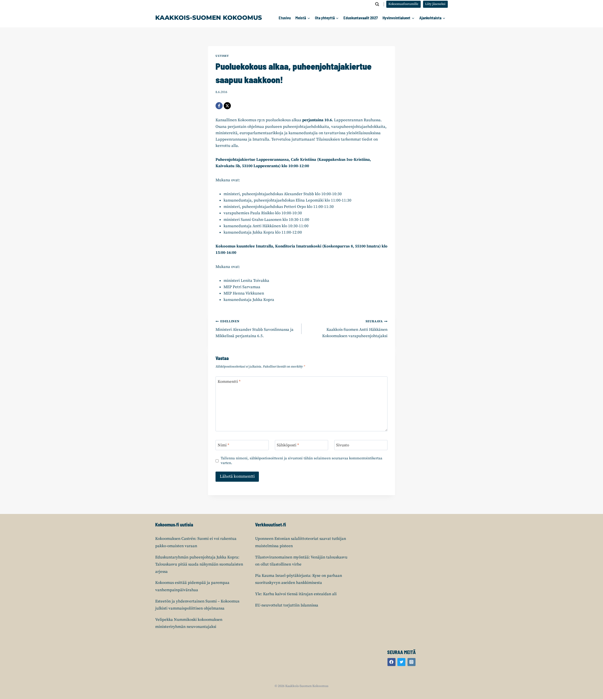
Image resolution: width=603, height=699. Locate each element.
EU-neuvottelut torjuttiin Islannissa (286, 605)
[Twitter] (401, 662)
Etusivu (285, 17)
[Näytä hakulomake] (377, 4)
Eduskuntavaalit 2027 (360, 17)
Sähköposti (288, 445)
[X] (227, 105)
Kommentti (229, 381)
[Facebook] (219, 105)
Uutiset (222, 56)
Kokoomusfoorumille (403, 4)
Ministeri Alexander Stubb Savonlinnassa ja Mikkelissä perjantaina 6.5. (254, 329)
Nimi (223, 445)
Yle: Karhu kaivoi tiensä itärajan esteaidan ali (296, 594)
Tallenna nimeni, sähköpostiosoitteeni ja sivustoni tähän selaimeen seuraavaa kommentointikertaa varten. (301, 460)
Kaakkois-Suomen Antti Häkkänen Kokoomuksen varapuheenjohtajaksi (354, 329)
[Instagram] (411, 662)
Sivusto (342, 445)
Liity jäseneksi (435, 4)
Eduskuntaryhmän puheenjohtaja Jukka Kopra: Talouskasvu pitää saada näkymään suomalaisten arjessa (199, 564)
